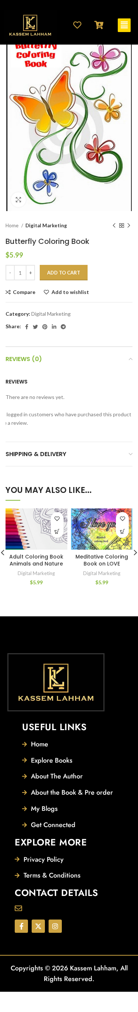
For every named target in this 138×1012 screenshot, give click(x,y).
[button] (124, 25)
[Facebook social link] (27, 327)
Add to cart (63, 273)
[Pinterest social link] (45, 327)
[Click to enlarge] (18, 199)
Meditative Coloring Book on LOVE (101, 560)
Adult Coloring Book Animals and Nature (36, 560)
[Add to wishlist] (57, 518)
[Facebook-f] (21, 926)
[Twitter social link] (35, 327)
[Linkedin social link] (54, 327)
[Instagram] (55, 926)
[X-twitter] (38, 926)
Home (13, 225)
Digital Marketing (46, 225)
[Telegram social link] (63, 327)
